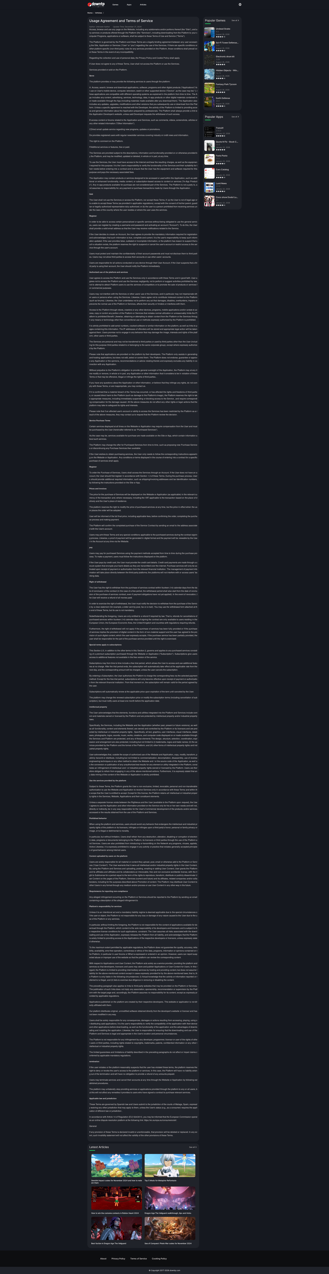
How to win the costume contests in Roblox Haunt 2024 (115, 1213)
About (103, 1258)
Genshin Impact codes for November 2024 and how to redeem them (116, 1181)
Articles (98, 13)
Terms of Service (138, 1258)
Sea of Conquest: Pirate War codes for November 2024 (168, 1243)
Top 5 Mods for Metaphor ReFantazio (160, 1180)
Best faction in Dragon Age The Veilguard (108, 1243)
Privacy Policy (118, 1258)
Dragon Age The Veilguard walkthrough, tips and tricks (168, 1213)
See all (192, 1147)
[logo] (96, 4)
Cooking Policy (159, 1258)
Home (90, 13)
